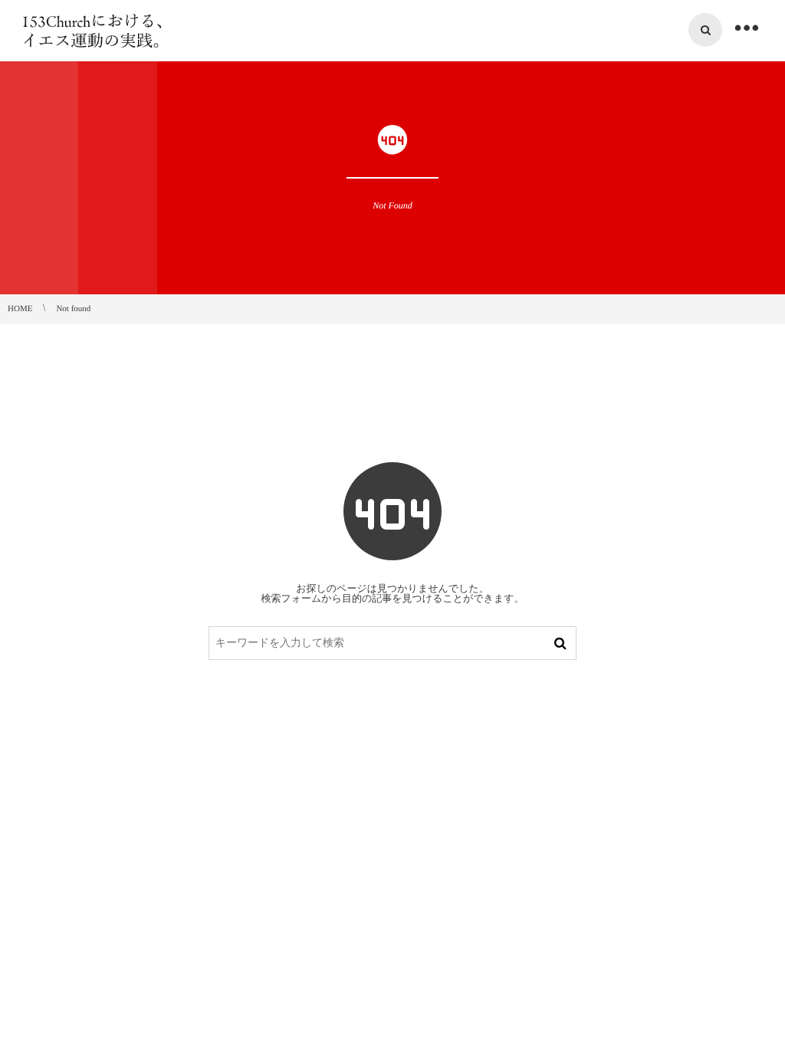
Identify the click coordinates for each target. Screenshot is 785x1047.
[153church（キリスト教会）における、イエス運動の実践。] (94, 30)
